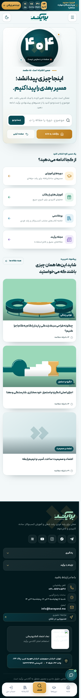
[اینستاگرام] (52, 539)
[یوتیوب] (42, 539)
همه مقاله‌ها (15, 260)
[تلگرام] (72, 539)
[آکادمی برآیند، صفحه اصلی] (39, 17)
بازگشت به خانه (52, 134)
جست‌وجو (16, 120)
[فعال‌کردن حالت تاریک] (6, 17)
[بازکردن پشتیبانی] (71, 675)
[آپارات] (32, 539)
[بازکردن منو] (72, 17)
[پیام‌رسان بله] (62, 539)
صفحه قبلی (18, 134)
